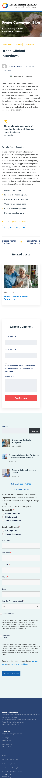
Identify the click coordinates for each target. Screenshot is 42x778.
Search (5, 427)
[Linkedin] (17, 227)
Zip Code (6, 565)
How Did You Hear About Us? (13, 601)
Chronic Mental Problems (9, 242)
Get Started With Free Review (12, 772)
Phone (5, 577)
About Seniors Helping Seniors (12, 768)
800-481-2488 (6, 740)
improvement (23, 222)
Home (4, 29)
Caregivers (18, 44)
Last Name (6, 553)
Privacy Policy (6, 777)
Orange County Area (13, 534)
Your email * (10, 350)
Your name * (10, 337)
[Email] (23, 227)
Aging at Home (16, 29)
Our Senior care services (10, 760)
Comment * (10, 376)
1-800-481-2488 (24, 484)
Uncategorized (29, 44)
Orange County (7, 744)
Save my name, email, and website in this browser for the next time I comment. (20, 369)
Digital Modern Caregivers (33, 242)
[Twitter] (10, 227)
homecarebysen (16, 66)
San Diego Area (11, 530)
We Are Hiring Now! (8, 764)
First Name (6, 540)
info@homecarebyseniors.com (12, 734)
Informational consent (7, 636)
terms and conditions (19, 664)
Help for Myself (11, 517)
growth (14, 222)
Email (4, 589)
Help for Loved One (12, 513)
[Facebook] (4, 227)
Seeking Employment (13, 520)
